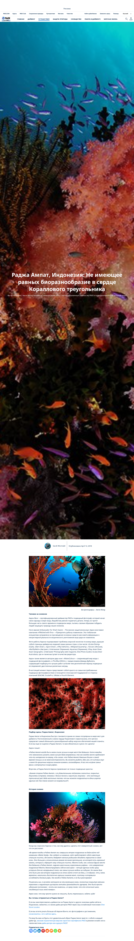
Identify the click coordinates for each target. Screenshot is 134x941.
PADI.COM (6, 13)
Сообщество (76, 19)
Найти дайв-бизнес (90, 13)
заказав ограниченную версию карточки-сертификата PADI (61, 920)
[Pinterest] (43, 931)
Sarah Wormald (59, 546)
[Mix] (51, 931)
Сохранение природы (36, 13)
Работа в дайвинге (92, 19)
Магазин (61, 13)
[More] (59, 931)
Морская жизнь (110, 19)
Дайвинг (31, 19)
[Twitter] (35, 931)
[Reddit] (47, 931)
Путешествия (50, 13)
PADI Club (23, 13)
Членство (70, 13)
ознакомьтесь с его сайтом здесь (42, 914)
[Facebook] (31, 931)
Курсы (15, 13)
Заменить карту (105, 13)
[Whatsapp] (55, 931)
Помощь (116, 13)
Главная (20, 19)
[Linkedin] (39, 931)
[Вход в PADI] (131, 19)
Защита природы (60, 19)
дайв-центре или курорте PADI (54, 923)
